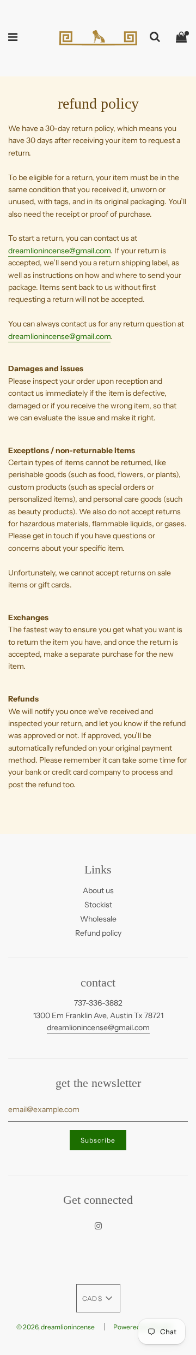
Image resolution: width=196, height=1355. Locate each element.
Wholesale (98, 919)
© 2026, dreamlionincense (55, 1327)
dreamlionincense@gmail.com (59, 250)
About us (98, 890)
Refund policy (98, 933)
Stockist (98, 905)
